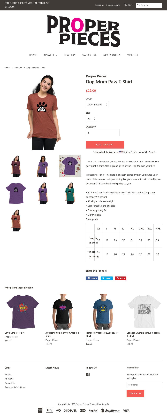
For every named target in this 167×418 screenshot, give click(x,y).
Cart (130, 5)
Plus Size (18, 68)
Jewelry (70, 55)
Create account (113, 5)
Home (33, 55)
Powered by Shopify (99, 404)
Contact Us (10, 383)
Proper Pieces (82, 404)
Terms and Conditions (15, 387)
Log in (98, 5)
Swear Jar (89, 55)
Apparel (50, 55)
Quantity (91, 126)
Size (88, 112)
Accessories (112, 55)
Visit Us (132, 55)
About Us (9, 378)
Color (89, 98)
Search (8, 374)
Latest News (52, 368)
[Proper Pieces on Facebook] (88, 375)
